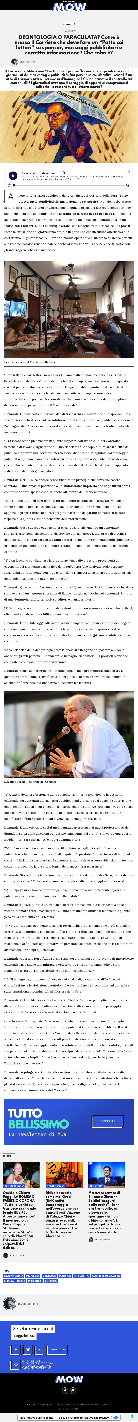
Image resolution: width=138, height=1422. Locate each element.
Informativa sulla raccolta (36, 1417)
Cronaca (49, 1276)
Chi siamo (64, 1409)
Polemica (35, 1281)
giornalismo (13, 1276)
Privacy (75, 1409)
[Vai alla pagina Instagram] (73, 1390)
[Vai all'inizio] (69, 1379)
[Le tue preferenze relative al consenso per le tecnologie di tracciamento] (132, 1416)
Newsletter (58, 1349)
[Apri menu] (134, 5)
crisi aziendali (14, 1281)
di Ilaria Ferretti (102, 1239)
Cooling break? (55, 1186)
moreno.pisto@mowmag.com (36, 1368)
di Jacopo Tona (27, 61)
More (7, 1156)
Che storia (96, 1186)
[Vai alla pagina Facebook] (65, 1390)
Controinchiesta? (14, 1186)
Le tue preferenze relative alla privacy (84, 1417)
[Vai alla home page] (69, 7)
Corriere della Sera (106, 1276)
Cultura (51, 1281)
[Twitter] (28, 1349)
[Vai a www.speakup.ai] (129, 171)
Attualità (69, 25)
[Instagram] (40, 1349)
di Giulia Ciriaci (17, 1255)
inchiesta (32, 1276)
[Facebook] (16, 1349)
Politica (65, 1276)
